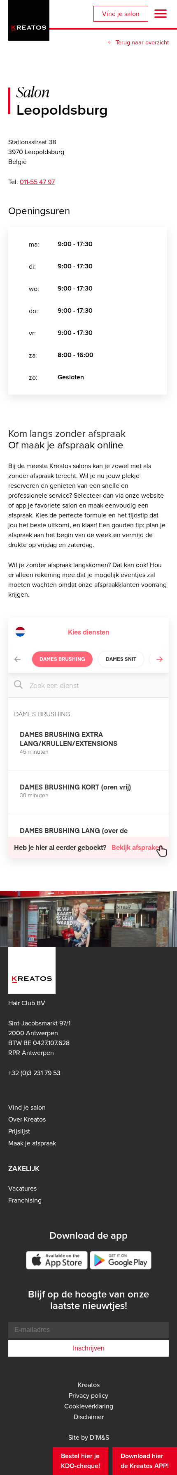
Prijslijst (19, 1131)
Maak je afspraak (32, 1142)
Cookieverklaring (88, 1406)
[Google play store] (120, 1260)
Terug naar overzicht (142, 42)
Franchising (25, 1200)
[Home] (28, 19)
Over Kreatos (27, 1119)
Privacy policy (88, 1395)
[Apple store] (57, 1260)
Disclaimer (89, 1416)
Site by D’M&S (88, 1437)
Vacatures (22, 1188)
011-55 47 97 (37, 181)
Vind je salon (121, 13)
